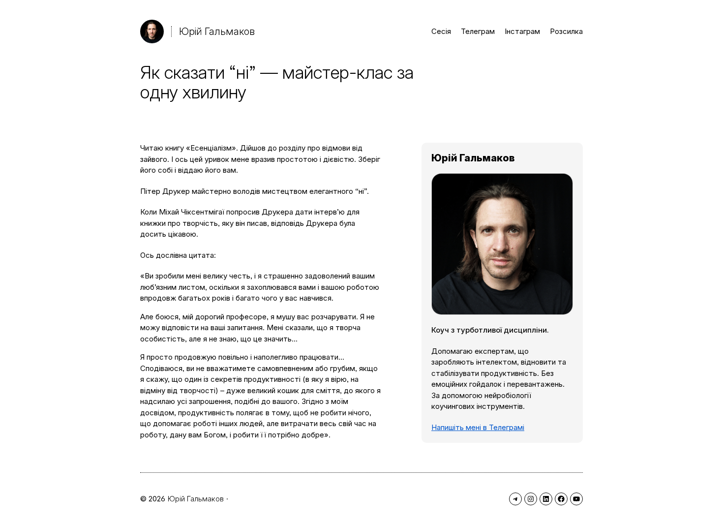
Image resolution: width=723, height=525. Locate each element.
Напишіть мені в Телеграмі (477, 427)
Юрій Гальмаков (217, 31)
